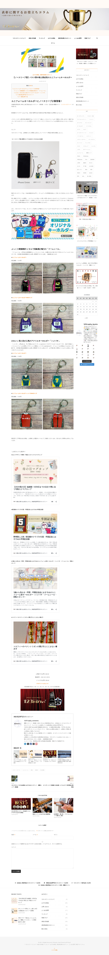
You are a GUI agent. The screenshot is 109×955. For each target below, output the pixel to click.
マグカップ (85, 146)
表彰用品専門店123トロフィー (25, 94)
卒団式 (78, 156)
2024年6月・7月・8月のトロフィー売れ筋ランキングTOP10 (49, 760)
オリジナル (79, 122)
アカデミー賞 (90, 116)
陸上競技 (42, 770)
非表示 (30, 85)
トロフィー (89, 136)
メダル (78, 149)
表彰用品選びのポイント (64, 38)
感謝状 (84, 162)
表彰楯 (84, 172)
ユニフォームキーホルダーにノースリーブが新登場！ (26, 88)
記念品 (90, 172)
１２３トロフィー (66, 104)
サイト (56, 834)
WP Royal (68, 942)
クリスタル (89, 126)
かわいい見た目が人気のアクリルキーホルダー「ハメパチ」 (30, 92)
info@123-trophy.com (42, 683)
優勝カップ (89, 152)
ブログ (78, 146)
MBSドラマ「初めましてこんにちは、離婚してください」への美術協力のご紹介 (35, 761)
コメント (13, 847)
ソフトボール (80, 136)
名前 (13, 834)
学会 (86, 159)
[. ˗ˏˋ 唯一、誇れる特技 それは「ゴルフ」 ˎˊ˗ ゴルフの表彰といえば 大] (93, 357)
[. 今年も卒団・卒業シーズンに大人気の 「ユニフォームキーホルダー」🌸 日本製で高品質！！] (76, 349)
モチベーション (86, 149)
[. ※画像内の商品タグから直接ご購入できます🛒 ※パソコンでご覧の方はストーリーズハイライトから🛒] (93, 352)
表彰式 (36, 770)
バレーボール (91, 139)
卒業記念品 (79, 159)
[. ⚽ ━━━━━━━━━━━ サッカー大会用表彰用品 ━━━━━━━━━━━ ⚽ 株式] (82, 348)
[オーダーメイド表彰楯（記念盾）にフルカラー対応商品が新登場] (70, 778)
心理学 (78, 162)
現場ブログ (88, 38)
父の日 (78, 166)
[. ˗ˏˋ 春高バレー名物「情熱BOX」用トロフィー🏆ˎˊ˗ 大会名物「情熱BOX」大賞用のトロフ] (76, 352)
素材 (86, 169)
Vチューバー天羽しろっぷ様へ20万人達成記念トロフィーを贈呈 (20, 761)
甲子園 (84, 166)
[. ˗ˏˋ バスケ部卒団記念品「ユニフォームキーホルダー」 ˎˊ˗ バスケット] (93, 348)
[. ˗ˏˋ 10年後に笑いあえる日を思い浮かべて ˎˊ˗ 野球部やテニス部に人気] (88, 357)
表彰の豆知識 (32, 38)
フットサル (87, 142)
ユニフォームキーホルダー (19, 257)
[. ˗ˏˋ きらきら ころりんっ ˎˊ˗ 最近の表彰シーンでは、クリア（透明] (76, 357)
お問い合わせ (79, 82)
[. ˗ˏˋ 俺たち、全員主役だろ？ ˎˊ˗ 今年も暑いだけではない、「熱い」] (82, 357)
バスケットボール (16, 770)
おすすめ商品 (51, 38)
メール (35, 834)
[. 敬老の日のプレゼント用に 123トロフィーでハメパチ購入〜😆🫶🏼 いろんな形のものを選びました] (88, 355)
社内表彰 (91, 166)
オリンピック (88, 122)
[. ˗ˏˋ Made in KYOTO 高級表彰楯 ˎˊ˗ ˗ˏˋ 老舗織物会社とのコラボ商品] (88, 352)
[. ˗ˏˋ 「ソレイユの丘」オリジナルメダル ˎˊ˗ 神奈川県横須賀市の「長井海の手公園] (82, 352)
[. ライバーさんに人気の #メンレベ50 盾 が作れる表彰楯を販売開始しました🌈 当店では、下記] (93, 345)
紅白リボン (79, 169)
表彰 (32, 770)
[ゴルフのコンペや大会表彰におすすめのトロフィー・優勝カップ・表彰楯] (14, 778)
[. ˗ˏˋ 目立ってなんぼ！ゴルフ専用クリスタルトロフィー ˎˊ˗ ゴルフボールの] (82, 354)
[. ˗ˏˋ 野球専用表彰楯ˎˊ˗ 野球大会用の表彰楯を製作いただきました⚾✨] (88, 348)
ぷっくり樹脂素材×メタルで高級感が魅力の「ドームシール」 (30, 90)
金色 (83, 176)
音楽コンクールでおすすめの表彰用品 (41, 814)
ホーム (53, 43)
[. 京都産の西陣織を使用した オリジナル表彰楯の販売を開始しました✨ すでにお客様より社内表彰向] (82, 345)
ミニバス (93, 146)
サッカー (91, 132)
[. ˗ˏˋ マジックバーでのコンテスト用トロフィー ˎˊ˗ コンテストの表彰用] (93, 354)
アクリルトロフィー (81, 119)
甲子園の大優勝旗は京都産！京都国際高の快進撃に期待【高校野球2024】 (64, 761)
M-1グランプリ (80, 116)
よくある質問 (78, 38)
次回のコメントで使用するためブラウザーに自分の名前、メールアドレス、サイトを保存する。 (37, 844)
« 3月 (86, 318)
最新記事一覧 (22, 96)
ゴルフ (84, 129)
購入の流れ (79, 105)
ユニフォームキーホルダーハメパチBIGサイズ (24, 393)
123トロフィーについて (19, 38)
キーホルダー (80, 126)
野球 (78, 176)
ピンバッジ (79, 142)
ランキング (42, 38)
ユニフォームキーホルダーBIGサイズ (22, 297)
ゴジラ (78, 129)
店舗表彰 (92, 159)
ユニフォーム (25, 770)
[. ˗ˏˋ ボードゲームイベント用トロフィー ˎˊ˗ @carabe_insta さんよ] (76, 354)
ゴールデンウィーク (81, 132)
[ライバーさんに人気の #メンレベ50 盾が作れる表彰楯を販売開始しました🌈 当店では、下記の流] (88, 346)
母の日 (90, 162)
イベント (91, 119)
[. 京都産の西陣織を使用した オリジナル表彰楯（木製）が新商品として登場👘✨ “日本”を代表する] (76, 345)
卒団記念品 (85, 156)
